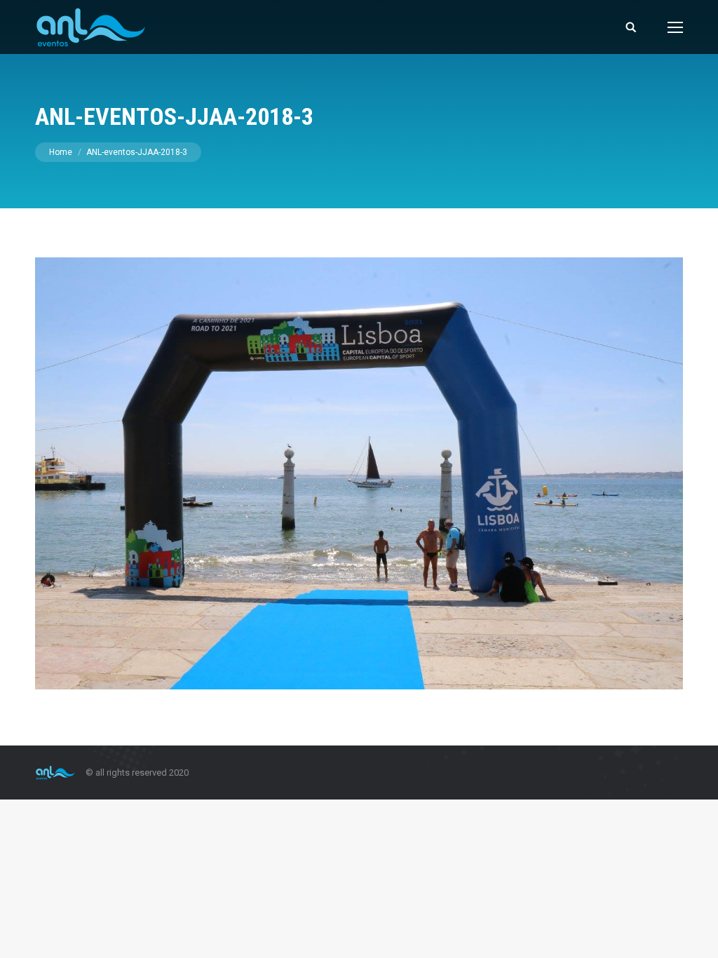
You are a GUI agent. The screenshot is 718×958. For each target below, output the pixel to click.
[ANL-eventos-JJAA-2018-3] (359, 473)
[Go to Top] (695, 935)
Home (60, 152)
